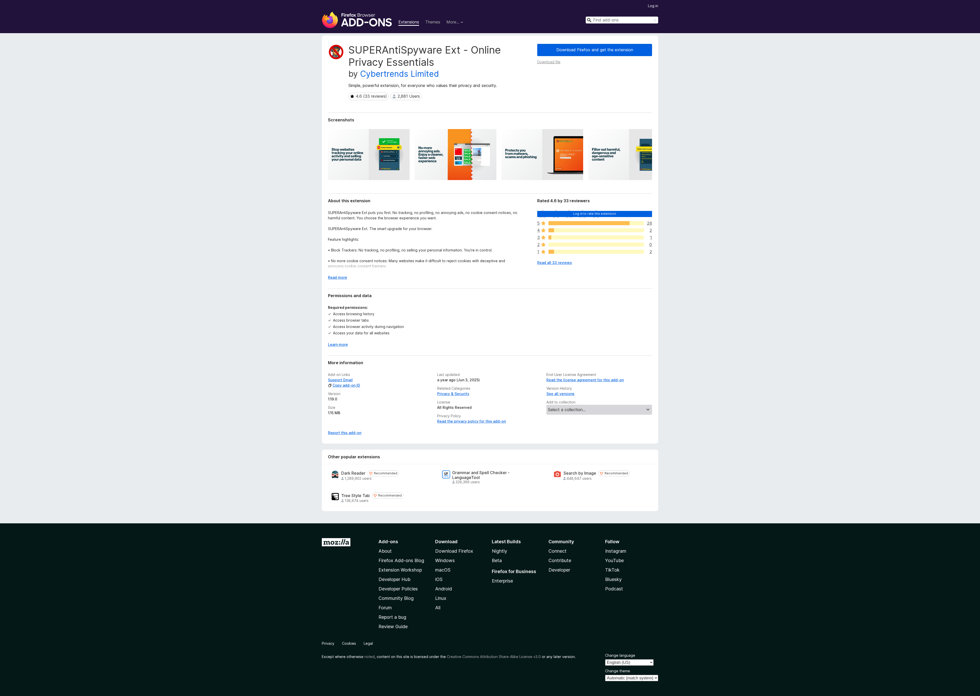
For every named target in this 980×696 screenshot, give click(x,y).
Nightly (499, 551)
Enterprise (502, 581)
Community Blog (396, 598)
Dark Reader (353, 473)
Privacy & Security (453, 393)
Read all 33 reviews (554, 262)
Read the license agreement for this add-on (585, 380)
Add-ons (388, 541)
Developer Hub (394, 579)
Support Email (340, 380)
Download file (548, 62)
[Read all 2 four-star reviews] (596, 230)
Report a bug (392, 617)
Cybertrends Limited (399, 74)
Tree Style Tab (355, 495)
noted (369, 656)
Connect (557, 551)
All (437, 607)
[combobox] (622, 20)
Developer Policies (398, 588)
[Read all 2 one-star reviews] (596, 252)
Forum (385, 607)
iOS (439, 579)
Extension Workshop (400, 570)
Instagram (615, 551)
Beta (497, 560)
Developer (559, 570)
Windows (445, 560)
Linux (440, 598)
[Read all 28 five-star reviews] (596, 223)
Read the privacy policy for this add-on (471, 421)
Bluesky (613, 579)
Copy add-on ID (346, 385)
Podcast (614, 588)
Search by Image (580, 473)
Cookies (349, 643)
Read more (337, 277)
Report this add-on (344, 433)
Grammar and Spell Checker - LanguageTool (481, 475)
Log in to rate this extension (594, 214)
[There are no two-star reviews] (596, 245)
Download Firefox (454, 551)
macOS (442, 570)
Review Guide (393, 626)
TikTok (612, 570)
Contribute (559, 560)
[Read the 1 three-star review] (596, 237)
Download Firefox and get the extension (594, 49)
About (385, 551)
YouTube (614, 560)
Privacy (328, 643)
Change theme (617, 671)
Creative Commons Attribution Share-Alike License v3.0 (494, 656)
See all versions (560, 393)
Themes (432, 21)
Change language (620, 655)
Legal (368, 643)
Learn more (338, 344)
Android (443, 588)
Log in (653, 6)
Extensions (408, 21)
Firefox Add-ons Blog (401, 560)
